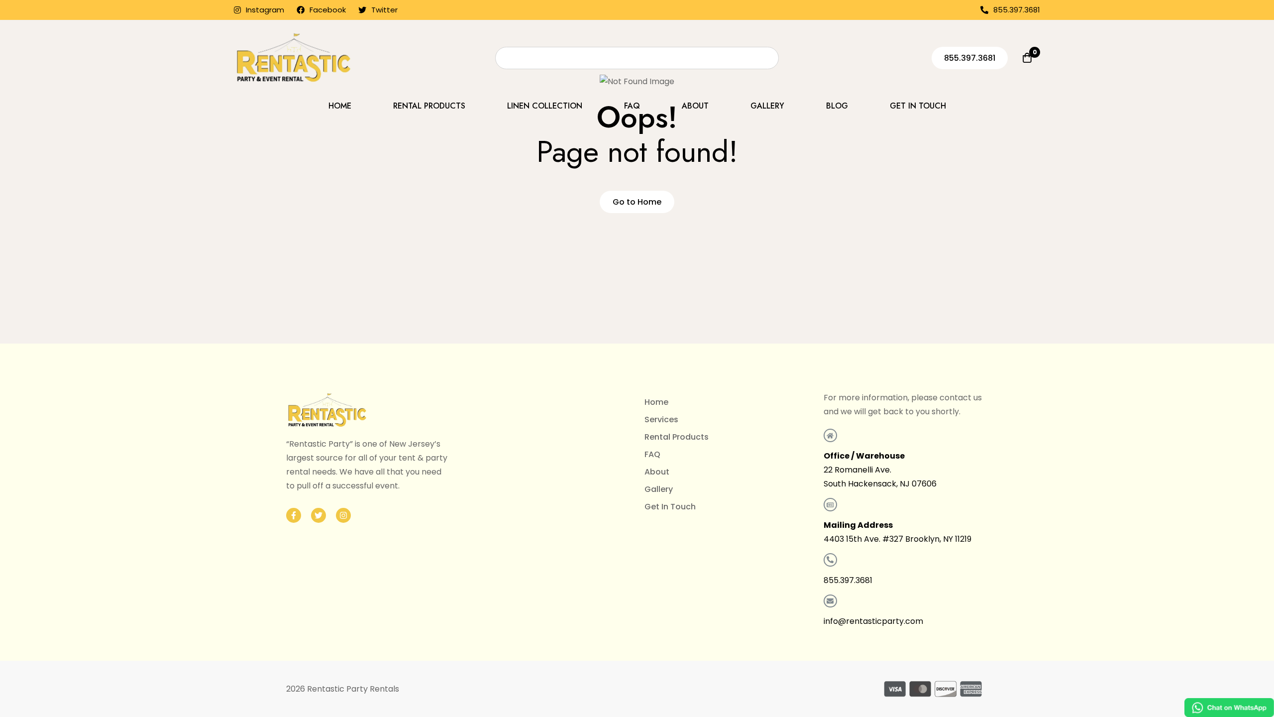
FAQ (652, 454)
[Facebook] (293, 515)
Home (656, 402)
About (656, 472)
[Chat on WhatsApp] (1229, 707)
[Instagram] (343, 515)
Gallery (658, 489)
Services (661, 419)
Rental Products (676, 437)
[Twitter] (318, 515)
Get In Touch (670, 506)
